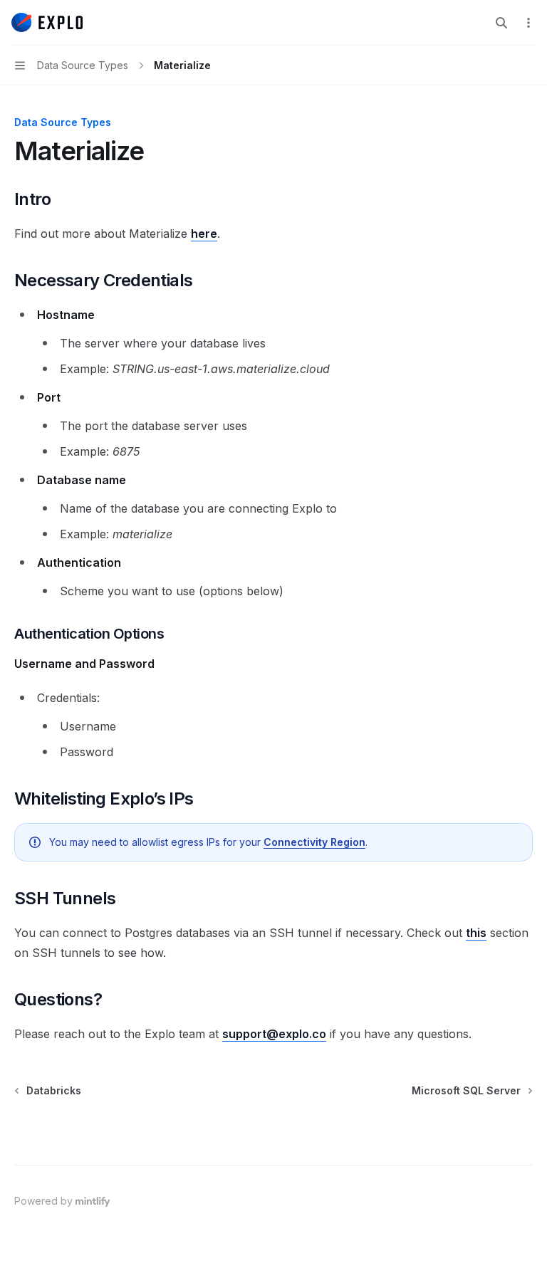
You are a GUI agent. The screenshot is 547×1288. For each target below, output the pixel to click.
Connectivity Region (314, 842)
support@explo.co (274, 1034)
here (204, 233)
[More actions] (528, 23)
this (476, 933)
